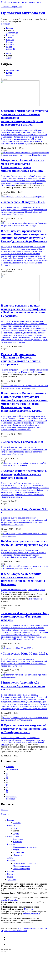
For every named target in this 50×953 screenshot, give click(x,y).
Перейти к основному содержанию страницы (21, 2)
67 (7, 790)
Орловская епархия (21, 866)
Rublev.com (38, 372)
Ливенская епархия (21, 869)
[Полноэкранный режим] (7, 949)
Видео (9, 55)
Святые (9, 42)
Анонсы (17, 823)
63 (7, 780)
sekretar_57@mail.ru (9, 900)
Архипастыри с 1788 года (24, 863)
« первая (10, 767)
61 (7, 776)
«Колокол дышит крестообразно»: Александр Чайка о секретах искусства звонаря (25, 474)
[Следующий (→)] (5, 951)
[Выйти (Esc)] (2, 949)
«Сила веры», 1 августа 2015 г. (22, 441)
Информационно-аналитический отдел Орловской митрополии (24, 929)
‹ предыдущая (12, 769)
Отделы (16, 850)
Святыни (10, 44)
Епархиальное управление (25, 847)
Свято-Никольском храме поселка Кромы (21, 428)
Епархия (10, 35)
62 (7, 778)
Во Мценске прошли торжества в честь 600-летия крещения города (24, 543)
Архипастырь (12, 33)
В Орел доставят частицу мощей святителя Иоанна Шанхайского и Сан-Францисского (24, 729)
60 (7, 773)
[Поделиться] (5, 949)
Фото (8, 53)
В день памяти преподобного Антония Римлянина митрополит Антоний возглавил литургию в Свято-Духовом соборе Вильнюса (24, 236)
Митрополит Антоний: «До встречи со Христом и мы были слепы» (23, 686)
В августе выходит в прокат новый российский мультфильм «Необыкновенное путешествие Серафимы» (23, 310)
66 (7, 787)
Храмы (9, 37)
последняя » (11, 799)
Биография (18, 839)
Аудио (9, 58)
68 (7, 792)
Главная (9, 28)
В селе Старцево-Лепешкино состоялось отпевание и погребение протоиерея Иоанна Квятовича (23, 579)
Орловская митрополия (23, 13)
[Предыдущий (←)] (2, 951)
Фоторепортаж (12, 70)
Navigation (5, 24)
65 (7, 785)
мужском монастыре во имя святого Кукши (21, 142)
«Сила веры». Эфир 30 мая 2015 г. (24, 653)
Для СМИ (10, 49)
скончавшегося (35, 599)
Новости (10, 30)
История (10, 40)
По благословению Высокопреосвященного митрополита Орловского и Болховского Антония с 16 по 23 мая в (23, 740)
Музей (9, 46)
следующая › (11, 796)
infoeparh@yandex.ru (31, 914)
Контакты (28, 909)
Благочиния (18, 852)
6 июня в (5, 590)
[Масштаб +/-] (10, 949)
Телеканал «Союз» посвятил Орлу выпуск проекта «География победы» (25, 616)
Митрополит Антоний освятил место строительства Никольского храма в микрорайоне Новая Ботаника (22, 165)
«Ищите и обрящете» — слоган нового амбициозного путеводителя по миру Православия (24, 371)
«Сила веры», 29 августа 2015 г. (23, 202)
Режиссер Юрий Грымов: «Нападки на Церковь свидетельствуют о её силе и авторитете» (21, 359)
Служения (17, 841)
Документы (18, 855)
